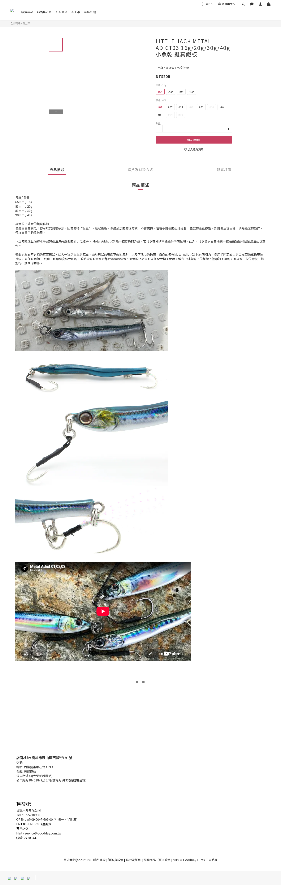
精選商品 (27, 12)
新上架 (75, 12)
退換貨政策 (115, 859)
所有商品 (61, 12)
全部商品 (15, 23)
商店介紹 (90, 12)
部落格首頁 (44, 12)
